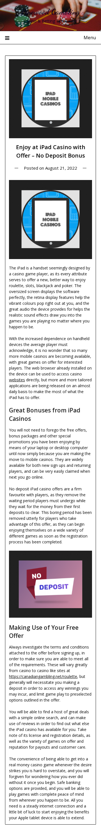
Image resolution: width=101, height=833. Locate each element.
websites (17, 379)
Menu (90, 37)
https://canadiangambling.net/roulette (43, 676)
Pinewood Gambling (50, 12)
